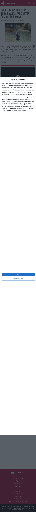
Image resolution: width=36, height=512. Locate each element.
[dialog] (18, 256)
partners (10, 81)
